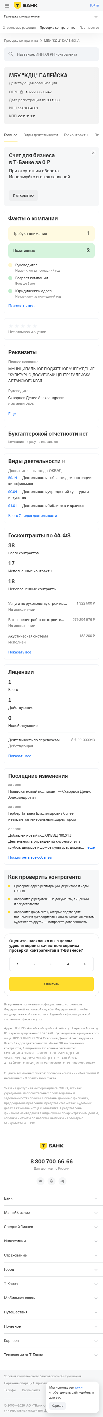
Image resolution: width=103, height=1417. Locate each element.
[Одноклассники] (52, 1181)
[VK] (40, 1181)
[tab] (11, 135)
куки (78, 1387)
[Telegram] (62, 1181)
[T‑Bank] (26, 5)
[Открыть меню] (7, 6)
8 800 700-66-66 (51, 1161)
